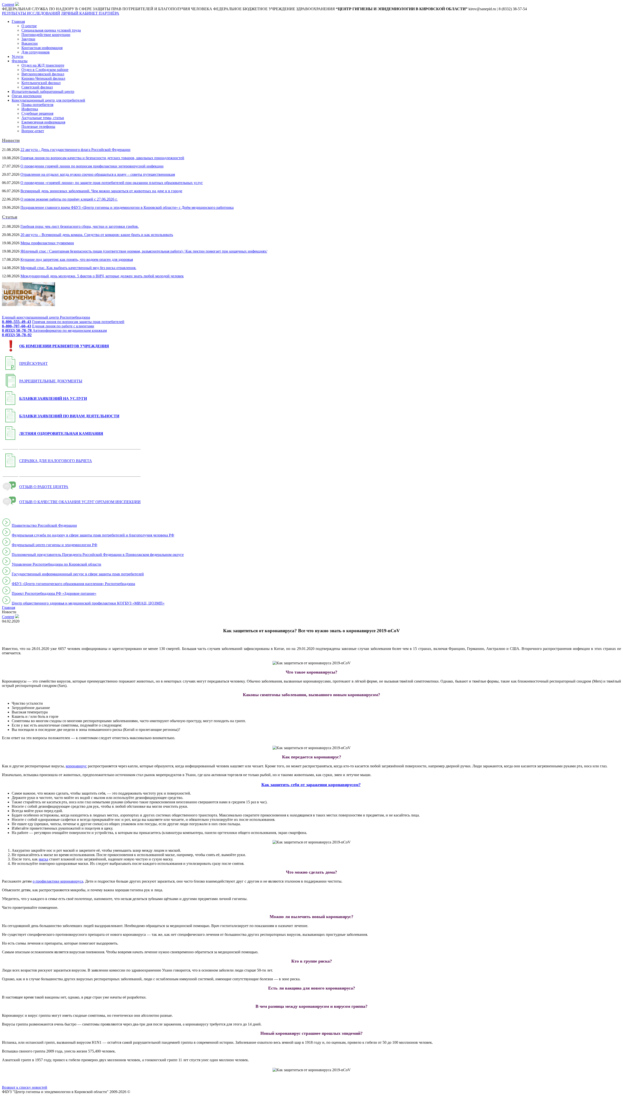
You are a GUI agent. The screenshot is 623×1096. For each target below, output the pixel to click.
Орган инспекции (27, 96)
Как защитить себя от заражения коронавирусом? (311, 784)
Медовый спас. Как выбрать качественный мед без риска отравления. (78, 268)
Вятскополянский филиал (42, 74)
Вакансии (29, 43)
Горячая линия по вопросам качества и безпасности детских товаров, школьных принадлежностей (102, 158)
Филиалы (19, 61)
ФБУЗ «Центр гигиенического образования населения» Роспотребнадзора (73, 584)
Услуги (17, 56)
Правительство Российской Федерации (44, 525)
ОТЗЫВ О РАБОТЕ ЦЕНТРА (43, 487)
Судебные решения (37, 113)
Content (8, 4)
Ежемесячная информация (43, 122)
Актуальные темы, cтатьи (42, 118)
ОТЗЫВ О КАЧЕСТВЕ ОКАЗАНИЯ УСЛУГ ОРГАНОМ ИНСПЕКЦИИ (80, 502)
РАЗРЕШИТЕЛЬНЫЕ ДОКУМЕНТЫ (50, 381)
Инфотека (29, 109)
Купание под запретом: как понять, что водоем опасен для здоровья (76, 259)
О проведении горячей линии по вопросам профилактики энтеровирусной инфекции (92, 166)
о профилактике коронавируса (58, 881)
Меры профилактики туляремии (47, 243)
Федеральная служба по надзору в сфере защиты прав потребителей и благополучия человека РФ (93, 535)
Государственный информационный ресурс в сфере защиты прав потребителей (78, 574)
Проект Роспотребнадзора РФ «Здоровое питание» (54, 593)
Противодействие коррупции (45, 35)
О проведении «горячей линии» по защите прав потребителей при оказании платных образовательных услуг (111, 183)
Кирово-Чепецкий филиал (43, 78)
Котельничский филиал (41, 83)
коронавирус (76, 766)
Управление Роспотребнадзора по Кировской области (56, 564)
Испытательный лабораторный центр (43, 91)
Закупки (28, 39)
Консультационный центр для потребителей (48, 100)
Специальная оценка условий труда (51, 30)
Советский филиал (37, 87)
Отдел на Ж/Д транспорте (42, 65)
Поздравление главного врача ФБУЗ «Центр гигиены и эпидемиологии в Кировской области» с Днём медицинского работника (127, 207)
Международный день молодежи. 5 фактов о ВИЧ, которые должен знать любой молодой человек (102, 276)
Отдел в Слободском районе (44, 70)
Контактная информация (42, 48)
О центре (29, 26)
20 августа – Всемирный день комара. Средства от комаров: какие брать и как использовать (96, 235)
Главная (18, 21)
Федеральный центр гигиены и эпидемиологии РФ (54, 545)
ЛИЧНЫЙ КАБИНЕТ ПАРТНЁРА (90, 13)
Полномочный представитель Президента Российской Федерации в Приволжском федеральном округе (98, 554)
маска (43, 859)
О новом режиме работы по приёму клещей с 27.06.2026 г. (69, 199)
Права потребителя (37, 105)
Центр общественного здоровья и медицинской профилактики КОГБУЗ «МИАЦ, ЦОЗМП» (88, 603)
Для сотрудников (35, 52)
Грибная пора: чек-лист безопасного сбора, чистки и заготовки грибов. (79, 226)
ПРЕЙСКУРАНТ (33, 363)
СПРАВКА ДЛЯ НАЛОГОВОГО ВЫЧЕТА (55, 461)
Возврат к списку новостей (24, 1087)
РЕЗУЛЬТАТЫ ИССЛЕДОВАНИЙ (31, 13)
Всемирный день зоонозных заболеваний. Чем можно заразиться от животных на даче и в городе (101, 191)
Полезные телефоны (38, 126)
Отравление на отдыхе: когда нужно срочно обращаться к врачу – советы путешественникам (97, 174)
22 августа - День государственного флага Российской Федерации (75, 150)
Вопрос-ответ (32, 131)
